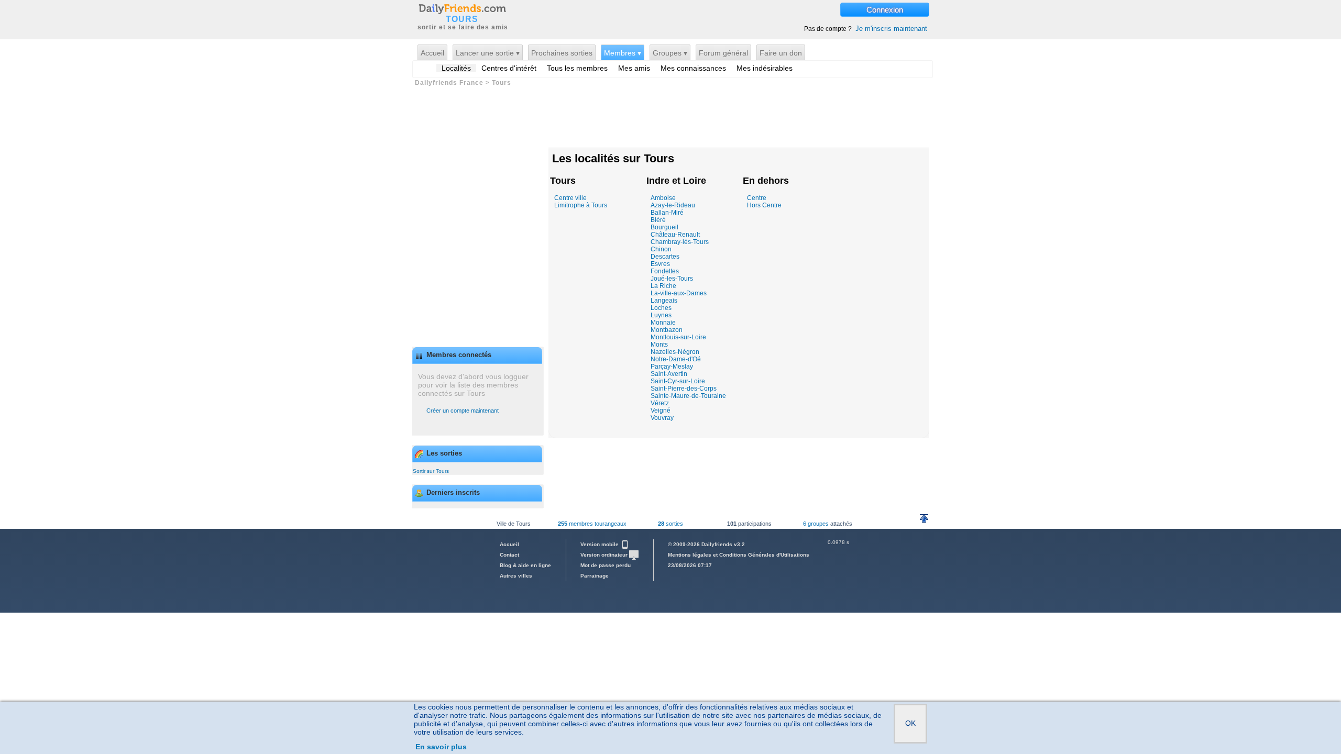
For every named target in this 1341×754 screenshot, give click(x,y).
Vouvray (662, 418)
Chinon (661, 249)
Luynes (661, 315)
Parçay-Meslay (672, 366)
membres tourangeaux (592, 523)
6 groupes (816, 523)
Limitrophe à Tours (580, 205)
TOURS (462, 19)
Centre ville (570, 198)
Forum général (723, 53)
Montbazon (667, 330)
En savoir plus (441, 746)
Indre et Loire (676, 180)
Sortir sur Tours (431, 471)
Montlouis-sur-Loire (678, 337)
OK (910, 723)
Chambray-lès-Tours (680, 242)
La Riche (663, 286)
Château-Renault (675, 234)
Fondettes (665, 271)
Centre (756, 198)
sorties (670, 523)
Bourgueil (664, 227)
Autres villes (516, 576)
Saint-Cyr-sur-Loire (678, 381)
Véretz (660, 403)
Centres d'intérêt (508, 68)
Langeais (664, 300)
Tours (563, 180)
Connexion (884, 9)
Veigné (660, 410)
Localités (456, 68)
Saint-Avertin (669, 374)
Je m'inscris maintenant (891, 28)
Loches (661, 308)
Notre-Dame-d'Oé (676, 359)
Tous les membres (577, 68)
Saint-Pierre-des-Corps (684, 388)
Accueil (432, 53)
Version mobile (600, 544)
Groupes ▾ (670, 53)
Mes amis (634, 68)
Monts (659, 344)
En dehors (766, 180)
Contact (509, 555)
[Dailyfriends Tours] (462, 8)
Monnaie (663, 322)
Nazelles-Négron (675, 352)
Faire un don (781, 53)
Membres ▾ (622, 53)
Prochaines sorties (561, 53)
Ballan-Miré (667, 212)
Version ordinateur (604, 555)
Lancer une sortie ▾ (488, 53)
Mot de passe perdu (605, 565)
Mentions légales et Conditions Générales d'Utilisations (738, 555)
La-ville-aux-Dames (679, 293)
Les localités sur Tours (613, 158)
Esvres (660, 264)
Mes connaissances (693, 68)
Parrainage (594, 576)
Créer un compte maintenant (462, 410)
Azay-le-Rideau (673, 205)
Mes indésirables (765, 68)
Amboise (663, 198)
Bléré (658, 220)
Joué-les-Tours (672, 278)
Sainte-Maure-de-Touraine (688, 396)
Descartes (665, 256)
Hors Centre (764, 205)
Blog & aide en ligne (525, 565)
